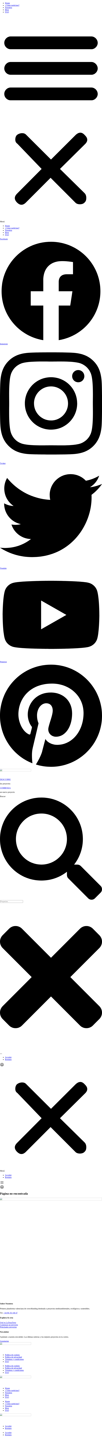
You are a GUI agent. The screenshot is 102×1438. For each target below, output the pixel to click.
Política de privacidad (13, 1357)
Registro (8, 1059)
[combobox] (11, 901)
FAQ (7, 12)
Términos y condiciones (14, 1359)
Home (7, 3)
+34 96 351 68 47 (10, 1313)
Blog (7, 10)
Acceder (8, 1057)
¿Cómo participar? (12, 5)
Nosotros (8, 7)
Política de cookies (12, 1355)
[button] (51, 119)
